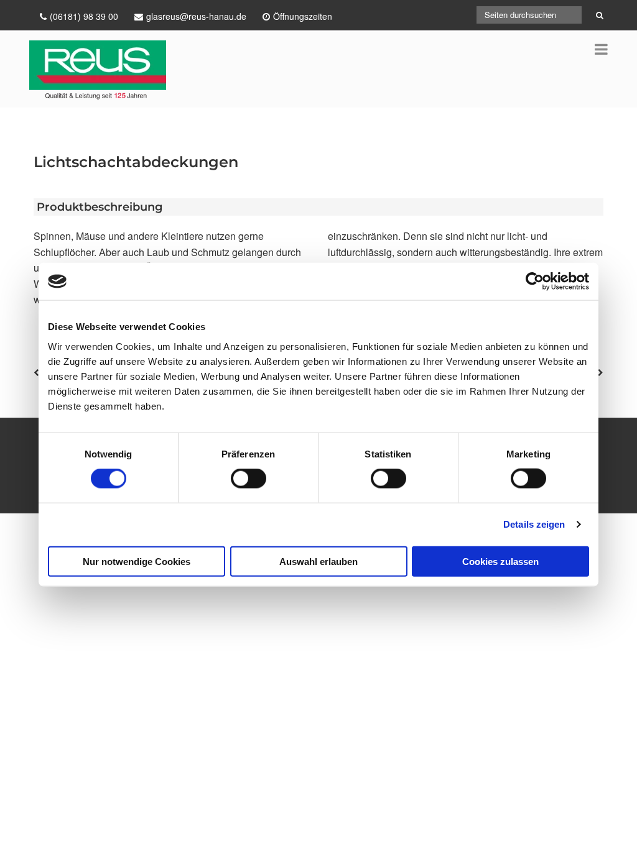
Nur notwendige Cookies (136, 561)
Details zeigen (534, 524)
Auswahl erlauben (318, 561)
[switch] (248, 479)
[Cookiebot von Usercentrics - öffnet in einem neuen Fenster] (534, 281)
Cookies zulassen (500, 561)
